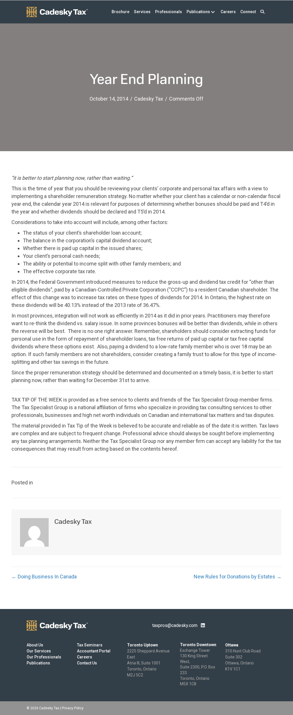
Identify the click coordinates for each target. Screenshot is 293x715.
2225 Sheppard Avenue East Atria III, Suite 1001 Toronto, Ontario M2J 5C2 (148, 663)
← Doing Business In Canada (44, 577)
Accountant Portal (93, 651)
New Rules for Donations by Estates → (238, 577)
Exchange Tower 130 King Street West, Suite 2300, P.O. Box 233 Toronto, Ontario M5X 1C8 (197, 667)
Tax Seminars (89, 645)
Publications (38, 663)
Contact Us (87, 663)
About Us (35, 645)
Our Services (39, 651)
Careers (84, 657)
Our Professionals (44, 657)
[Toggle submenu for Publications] (213, 12)
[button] (262, 12)
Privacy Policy (73, 708)
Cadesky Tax (148, 99)
